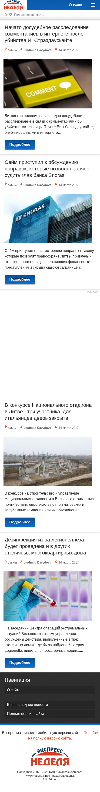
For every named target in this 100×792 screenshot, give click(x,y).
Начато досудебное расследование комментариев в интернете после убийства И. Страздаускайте (47, 33)
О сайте (13, 690)
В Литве (12, 50)
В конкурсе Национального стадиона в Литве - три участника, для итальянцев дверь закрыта (48, 411)
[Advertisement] (50, 345)
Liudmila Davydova (37, 50)
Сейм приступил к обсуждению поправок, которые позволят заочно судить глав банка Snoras (47, 168)
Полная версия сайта (29, 14)
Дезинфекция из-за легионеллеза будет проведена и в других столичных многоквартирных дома (45, 546)
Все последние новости (27, 705)
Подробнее (19, 145)
